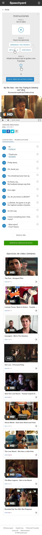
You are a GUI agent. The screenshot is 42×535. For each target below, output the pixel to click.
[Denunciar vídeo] (16, 131)
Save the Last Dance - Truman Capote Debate (21, 394)
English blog (19, 528)
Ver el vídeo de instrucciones (20, 79)
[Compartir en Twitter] (12, 131)
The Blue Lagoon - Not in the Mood (18, 480)
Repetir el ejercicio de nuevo (21, 243)
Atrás (7, 10)
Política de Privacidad (32, 528)
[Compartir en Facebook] (8, 131)
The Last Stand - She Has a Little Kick (19, 451)
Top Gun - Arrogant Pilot (14, 278)
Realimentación (25, 530)
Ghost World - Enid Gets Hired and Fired (20, 422)
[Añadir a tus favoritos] (4, 131)
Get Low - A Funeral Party (14, 365)
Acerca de (15, 530)
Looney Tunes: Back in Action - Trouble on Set (21, 307)
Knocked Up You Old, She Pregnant (18, 509)
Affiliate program (8, 528)
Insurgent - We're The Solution (16, 336)
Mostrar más (21, 235)
